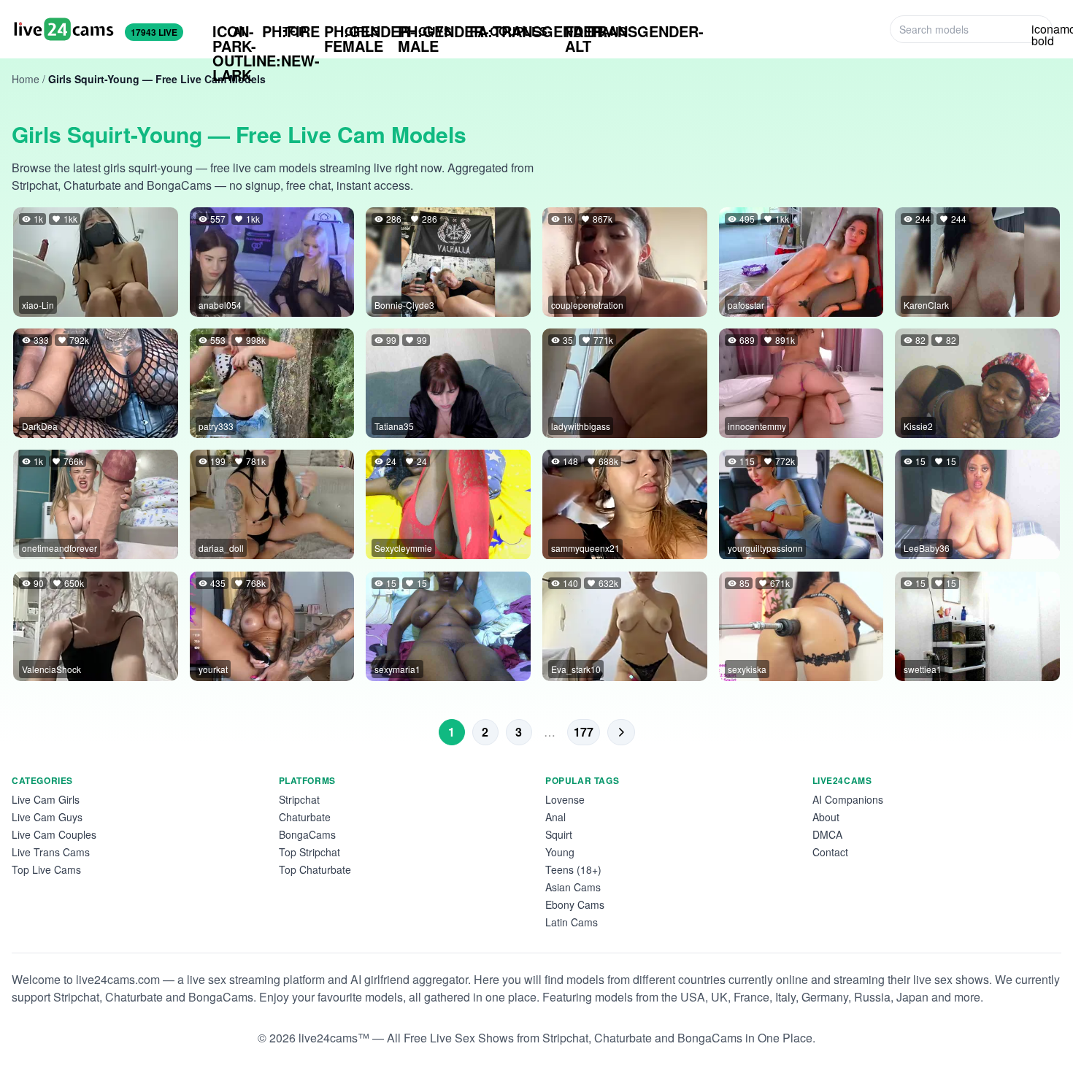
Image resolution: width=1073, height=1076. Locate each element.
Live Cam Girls (46, 799)
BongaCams (307, 834)
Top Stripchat (309, 852)
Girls (352, 31)
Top (284, 31)
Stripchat (299, 799)
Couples (508, 31)
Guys (425, 31)
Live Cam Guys (47, 817)
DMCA (827, 834)
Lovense (565, 799)
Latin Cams (571, 922)
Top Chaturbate (315, 869)
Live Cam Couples (54, 834)
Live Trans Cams (51, 852)
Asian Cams (573, 887)
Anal (555, 817)
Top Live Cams (46, 869)
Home (25, 79)
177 (583, 731)
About (825, 817)
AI (228, 31)
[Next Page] (621, 732)
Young (559, 852)
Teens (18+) (573, 869)
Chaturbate (305, 817)
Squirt (558, 834)
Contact (830, 852)
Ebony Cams (574, 904)
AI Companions (847, 799)
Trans (596, 31)
